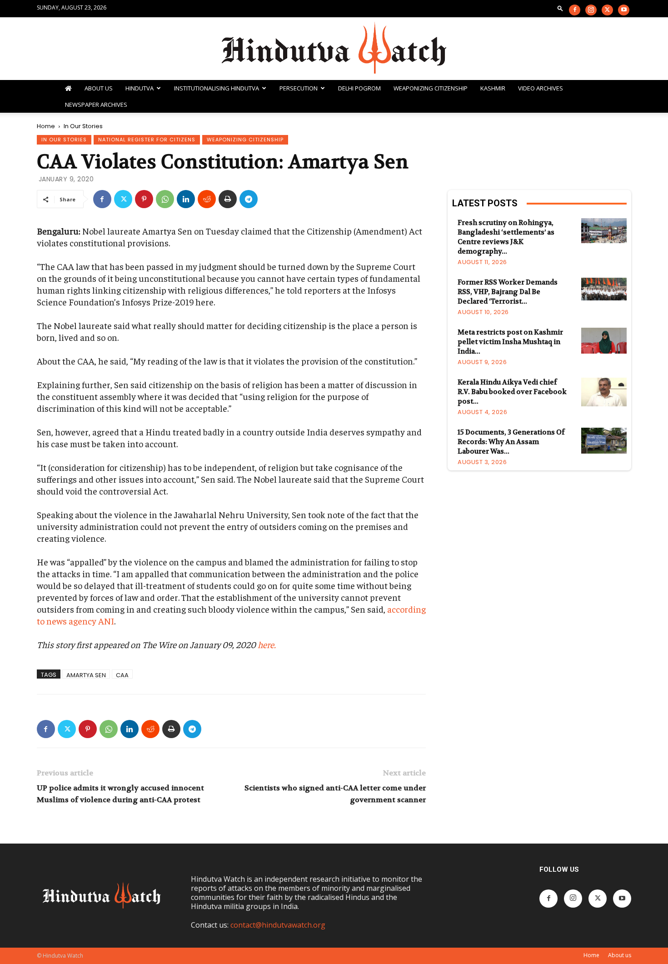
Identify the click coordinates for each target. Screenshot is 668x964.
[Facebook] (574, 10)
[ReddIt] (207, 199)
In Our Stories (64, 139)
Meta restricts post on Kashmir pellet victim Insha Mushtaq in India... (510, 342)
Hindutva (139, 88)
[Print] (228, 199)
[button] (560, 8)
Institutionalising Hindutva (216, 88)
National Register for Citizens (146, 139)
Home (46, 126)
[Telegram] (248, 199)
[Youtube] (623, 10)
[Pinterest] (144, 199)
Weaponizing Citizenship (431, 88)
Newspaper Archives (96, 104)
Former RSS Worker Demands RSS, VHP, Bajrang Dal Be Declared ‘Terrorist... (508, 292)
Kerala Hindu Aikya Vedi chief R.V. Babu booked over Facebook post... (512, 392)
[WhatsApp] (165, 199)
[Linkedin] (186, 199)
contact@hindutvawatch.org (277, 925)
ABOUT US (99, 88)
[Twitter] (607, 10)
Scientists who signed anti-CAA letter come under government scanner (335, 793)
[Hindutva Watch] (334, 48)
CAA (122, 675)
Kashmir (492, 88)
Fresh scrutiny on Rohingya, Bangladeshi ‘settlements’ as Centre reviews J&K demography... (506, 237)
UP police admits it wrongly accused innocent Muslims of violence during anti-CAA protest (120, 793)
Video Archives (540, 88)
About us (619, 955)
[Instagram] (591, 10)
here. (267, 644)
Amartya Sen (86, 675)
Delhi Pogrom (359, 88)
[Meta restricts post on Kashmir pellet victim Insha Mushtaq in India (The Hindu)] (604, 340)
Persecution (298, 88)
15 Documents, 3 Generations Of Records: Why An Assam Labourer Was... (511, 442)
